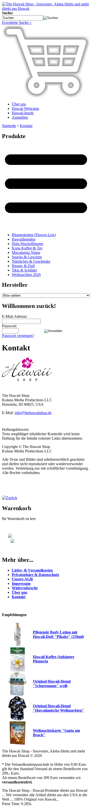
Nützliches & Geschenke (31, 261)
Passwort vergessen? (18, 335)
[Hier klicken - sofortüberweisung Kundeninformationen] (8, 541)
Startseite (9, 126)
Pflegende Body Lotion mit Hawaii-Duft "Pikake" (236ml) (58, 634)
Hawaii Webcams (25, 108)
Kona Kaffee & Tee (27, 248)
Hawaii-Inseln (23, 113)
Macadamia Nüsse (26, 252)
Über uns (19, 104)
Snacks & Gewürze (27, 257)
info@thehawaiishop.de (33, 413)
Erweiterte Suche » (16, 22)
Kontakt (26, 126)
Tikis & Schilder (24, 270)
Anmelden (20, 117)
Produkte (14, 136)
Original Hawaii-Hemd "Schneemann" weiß (52, 683)
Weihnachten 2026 (26, 275)
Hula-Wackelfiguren (27, 244)
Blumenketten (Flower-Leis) (34, 235)
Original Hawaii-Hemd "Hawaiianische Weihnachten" (58, 708)
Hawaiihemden (23, 239)
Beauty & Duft (23, 266)
